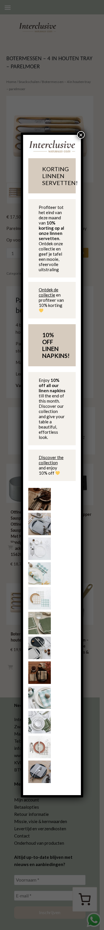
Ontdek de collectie (48, 292)
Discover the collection (51, 460)
